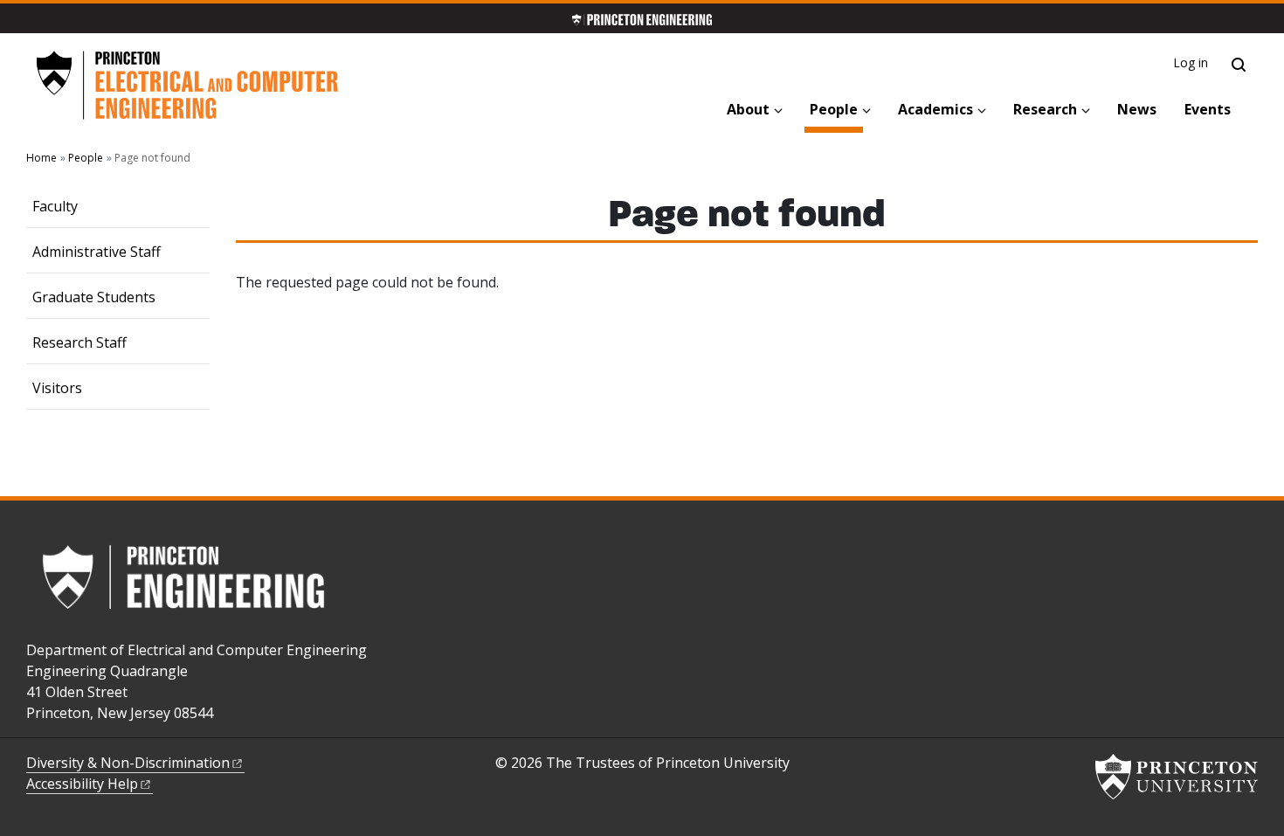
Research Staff (79, 342)
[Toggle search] (1238, 65)
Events (1207, 109)
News (1136, 109)
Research (1045, 109)
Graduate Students (93, 297)
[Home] (187, 85)
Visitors (57, 387)
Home (41, 157)
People (836, 109)
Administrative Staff (96, 251)
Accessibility (82, 783)
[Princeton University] (1176, 776)
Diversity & (128, 762)
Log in (1191, 62)
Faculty (55, 206)
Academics (935, 109)
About (748, 109)
